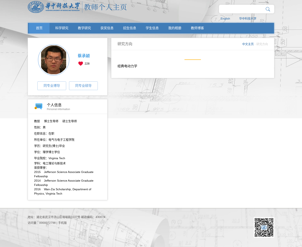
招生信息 (129, 28)
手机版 (62, 222)
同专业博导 (52, 85)
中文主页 (248, 44)
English (225, 18)
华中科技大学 (247, 18)
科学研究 (61, 28)
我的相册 (174, 28)
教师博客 (197, 28)
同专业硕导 (83, 85)
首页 (39, 28)
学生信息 (152, 28)
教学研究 (84, 28)
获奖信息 (107, 28)
